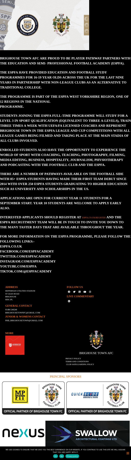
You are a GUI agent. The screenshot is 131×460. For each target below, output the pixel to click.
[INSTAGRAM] (90, 291)
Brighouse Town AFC (96, 353)
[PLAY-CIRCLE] (69, 301)
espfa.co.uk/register (94, 217)
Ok (55, 456)
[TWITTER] (74, 291)
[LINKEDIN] (79, 291)
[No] (128, 453)
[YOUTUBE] (85, 291)
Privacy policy (72, 456)
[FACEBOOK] (69, 291)
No (62, 456)
